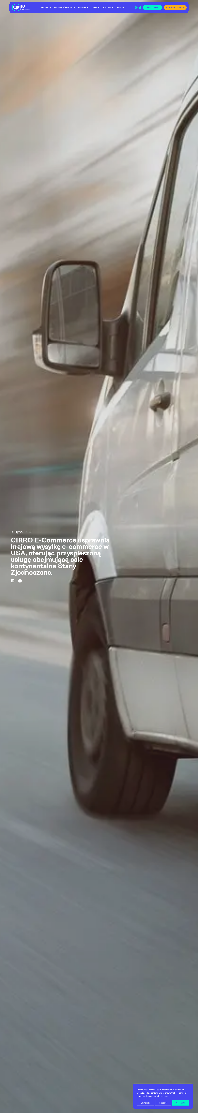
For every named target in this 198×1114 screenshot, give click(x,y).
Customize (145, 1103)
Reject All (163, 1103)
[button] (13, 581)
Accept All (180, 1103)
